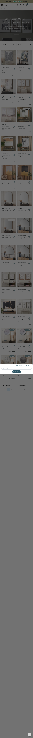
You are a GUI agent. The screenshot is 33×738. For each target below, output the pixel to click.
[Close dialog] (32, 365)
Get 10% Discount (16, 371)
